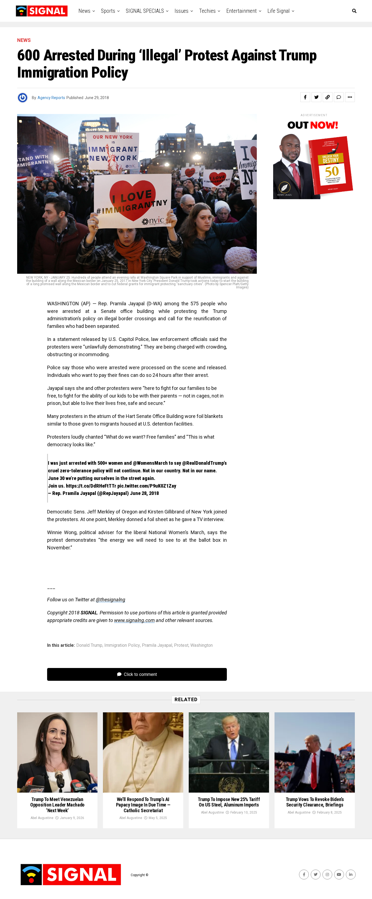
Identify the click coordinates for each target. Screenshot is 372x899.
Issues (181, 11)
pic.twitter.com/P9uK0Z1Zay (146, 486)
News (84, 11)
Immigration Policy (122, 645)
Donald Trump (89, 645)
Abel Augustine (42, 818)
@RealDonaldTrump (203, 463)
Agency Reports (51, 98)
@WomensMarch (150, 463)
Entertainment (241, 11)
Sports (108, 11)
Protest (181, 645)
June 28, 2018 (144, 493)
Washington (201, 645)
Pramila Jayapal (157, 645)
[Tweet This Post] (316, 97)
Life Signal (278, 11)
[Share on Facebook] (305, 97)
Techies (207, 11)
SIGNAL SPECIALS (145, 11)
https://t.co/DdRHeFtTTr (91, 486)
